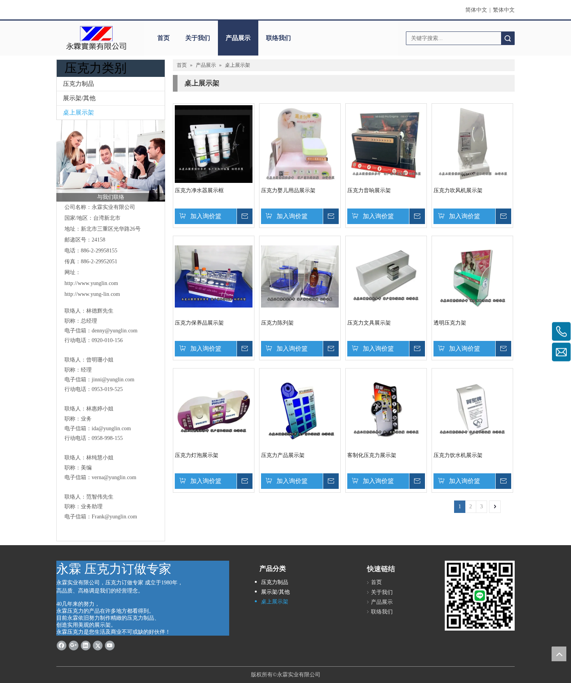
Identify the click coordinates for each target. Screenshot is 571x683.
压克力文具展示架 (369, 323)
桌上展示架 (78, 112)
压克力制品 (78, 83)
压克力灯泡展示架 (196, 455)
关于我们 (197, 38)
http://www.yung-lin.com (92, 294)
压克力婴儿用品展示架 (288, 190)
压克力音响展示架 (369, 190)
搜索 (507, 38)
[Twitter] (98, 645)
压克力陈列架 (277, 323)
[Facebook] (61, 645)
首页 (163, 38)
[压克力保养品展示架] (213, 276)
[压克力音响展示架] (386, 143)
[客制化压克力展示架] (386, 408)
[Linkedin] (86, 645)
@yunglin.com (118, 379)
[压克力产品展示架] (300, 408)
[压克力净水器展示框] (213, 143)
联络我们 (278, 38)
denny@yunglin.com (115, 331)
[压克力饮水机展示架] (472, 408)
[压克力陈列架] (300, 276)
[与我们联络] (110, 161)
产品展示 (238, 38)
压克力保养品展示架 (199, 323)
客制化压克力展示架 (371, 455)
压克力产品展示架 (283, 455)
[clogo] (96, 38)
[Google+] (73, 645)
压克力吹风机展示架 (457, 190)
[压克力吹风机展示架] (472, 143)
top (559, 654)
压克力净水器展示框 (199, 190)
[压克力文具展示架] (386, 276)
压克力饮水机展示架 (457, 455)
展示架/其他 (79, 98)
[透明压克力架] (472, 276)
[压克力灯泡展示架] (213, 408)
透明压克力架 (449, 323)
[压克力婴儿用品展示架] (300, 143)
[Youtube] (110, 645)
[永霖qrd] (480, 596)
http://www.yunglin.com (91, 283)
